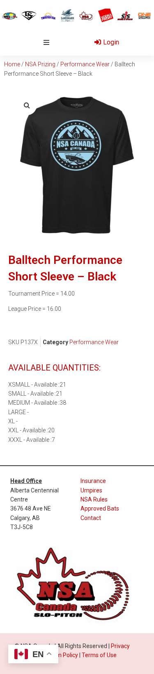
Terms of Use (99, 655)
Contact (90, 518)
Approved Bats (99, 508)
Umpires (91, 490)
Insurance (93, 481)
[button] (46, 42)
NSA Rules (94, 499)
